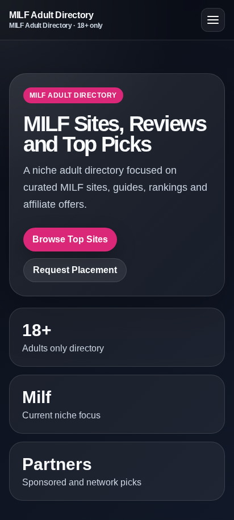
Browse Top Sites (70, 239)
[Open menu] (213, 20)
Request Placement (75, 270)
